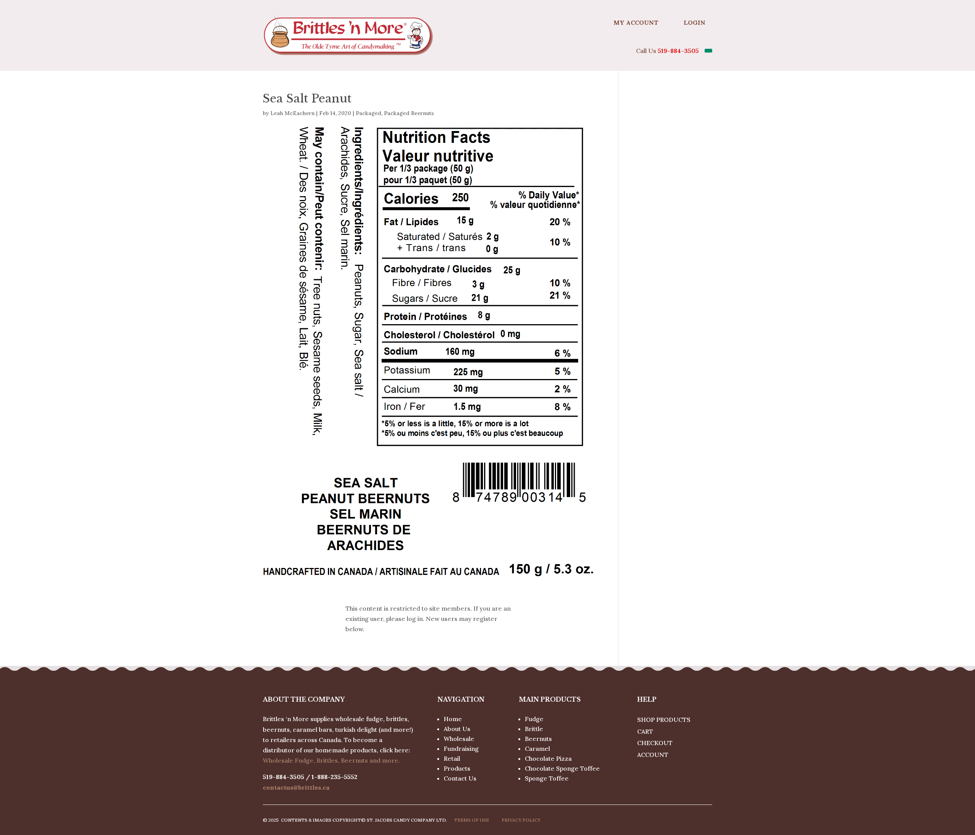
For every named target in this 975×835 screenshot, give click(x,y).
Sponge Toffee (547, 778)
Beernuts (538, 738)
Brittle (534, 729)
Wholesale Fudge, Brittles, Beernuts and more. (331, 760)
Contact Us (460, 778)
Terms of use (471, 820)
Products (457, 768)
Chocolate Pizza (548, 758)
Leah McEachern (292, 113)
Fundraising (461, 748)
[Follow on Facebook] (588, 22)
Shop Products (663, 719)
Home (453, 719)
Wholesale (459, 738)
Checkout (655, 743)
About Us (457, 729)
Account (652, 754)
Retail (452, 758)
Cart (645, 731)
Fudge (534, 719)
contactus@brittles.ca (296, 787)
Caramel (537, 748)
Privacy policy (521, 820)
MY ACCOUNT (636, 22)
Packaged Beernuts (409, 113)
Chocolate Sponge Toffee (562, 768)
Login (694, 22)
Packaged (368, 113)
